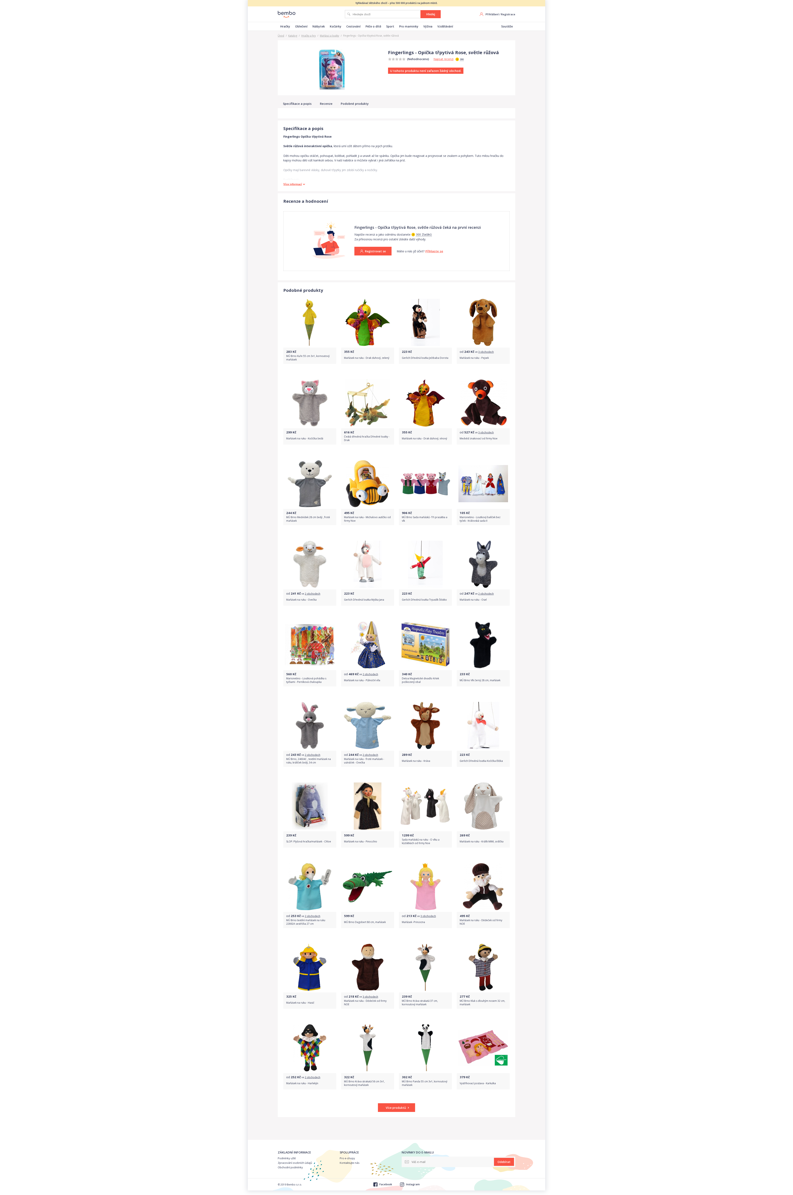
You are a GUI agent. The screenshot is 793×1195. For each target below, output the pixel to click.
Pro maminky (408, 26)
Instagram (413, 1184)
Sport (390, 26)
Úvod (281, 35)
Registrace (508, 14)
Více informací (292, 184)
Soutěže (507, 26)
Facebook (385, 1184)
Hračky (285, 26)
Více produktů (396, 1108)
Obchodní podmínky (290, 1167)
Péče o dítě (373, 26)
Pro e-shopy (347, 1158)
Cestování (353, 26)
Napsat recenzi (443, 59)
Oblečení (301, 26)
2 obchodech (312, 593)
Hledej (430, 14)
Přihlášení (492, 14)
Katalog (292, 35)
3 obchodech (486, 352)
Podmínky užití (287, 1158)
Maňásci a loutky (329, 35)
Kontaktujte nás (350, 1163)
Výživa (427, 26)
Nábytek (318, 26)
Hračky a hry (308, 35)
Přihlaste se (434, 251)
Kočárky (335, 26)
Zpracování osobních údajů (295, 1163)
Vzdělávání (445, 26)
